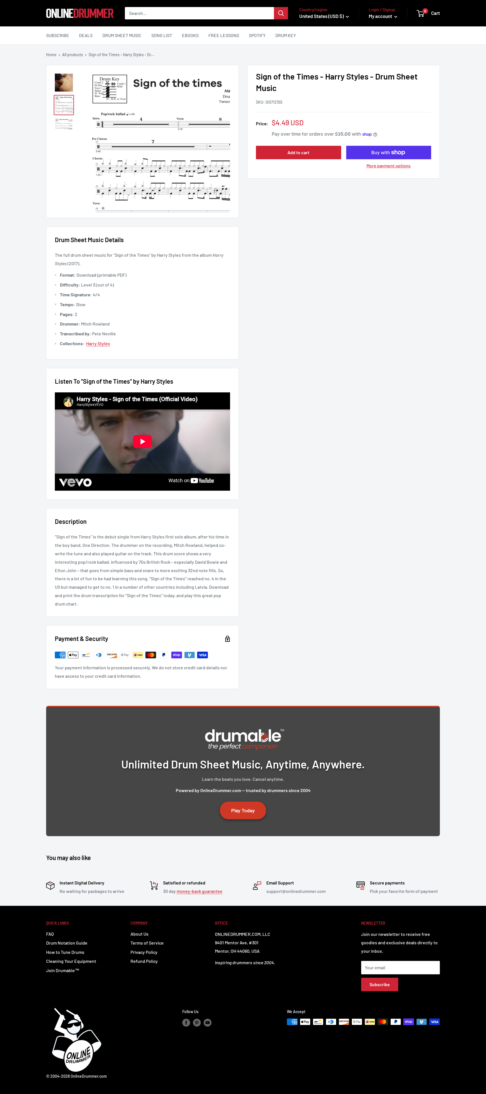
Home (51, 54)
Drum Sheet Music (121, 35)
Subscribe (57, 35)
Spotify (257, 35)
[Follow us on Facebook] (186, 1022)
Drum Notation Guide (66, 942)
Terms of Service (147, 942)
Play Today (243, 810)
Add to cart (298, 152)
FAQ (50, 933)
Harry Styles (98, 343)
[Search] (281, 13)
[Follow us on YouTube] (208, 1022)
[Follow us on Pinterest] (197, 1022)
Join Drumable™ (62, 970)
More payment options (388, 165)
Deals (86, 35)
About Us (139, 933)
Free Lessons (223, 35)
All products (72, 54)
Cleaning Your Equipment (71, 961)
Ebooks (190, 35)
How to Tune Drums (65, 952)
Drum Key (285, 35)
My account (381, 16)
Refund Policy (144, 961)
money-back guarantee (199, 891)
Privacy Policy (144, 952)
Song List (161, 35)
